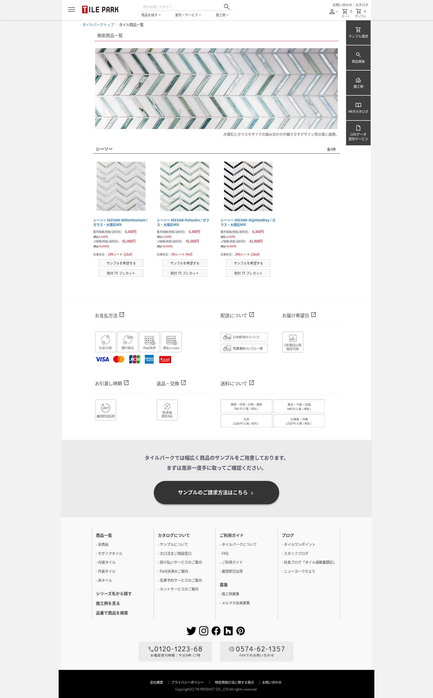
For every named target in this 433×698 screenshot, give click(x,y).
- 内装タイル (106, 561)
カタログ (361, 4)
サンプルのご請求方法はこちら (216, 492)
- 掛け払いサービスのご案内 (180, 561)
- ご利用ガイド (231, 561)
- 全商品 (102, 544)
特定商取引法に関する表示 (235, 682)
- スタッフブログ (295, 553)
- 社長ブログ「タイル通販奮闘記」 (309, 561)
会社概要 (157, 682)
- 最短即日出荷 (231, 571)
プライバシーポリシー (187, 682)
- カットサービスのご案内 (178, 588)
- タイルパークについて (238, 544)
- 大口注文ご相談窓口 (174, 553)
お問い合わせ (342, 4)
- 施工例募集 (229, 593)
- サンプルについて (173, 544)
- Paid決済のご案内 (173, 571)
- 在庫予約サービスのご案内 (180, 580)
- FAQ (224, 553)
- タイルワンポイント (298, 544)
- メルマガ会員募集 (235, 602)
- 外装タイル (106, 571)
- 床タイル (104, 580)
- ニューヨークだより (298, 571)
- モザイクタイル (109, 553)
